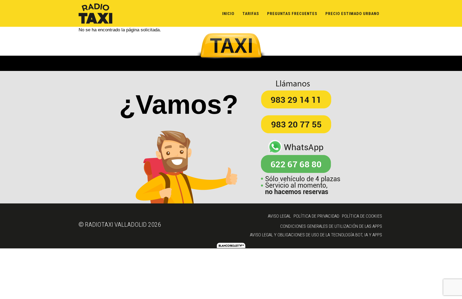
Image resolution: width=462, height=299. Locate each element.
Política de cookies (362, 216)
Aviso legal (279, 216)
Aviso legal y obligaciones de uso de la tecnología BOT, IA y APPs (316, 234)
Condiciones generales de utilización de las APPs (331, 226)
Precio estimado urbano (352, 13)
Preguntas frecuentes (292, 13)
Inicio (228, 13)
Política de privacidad (316, 216)
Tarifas (250, 13)
